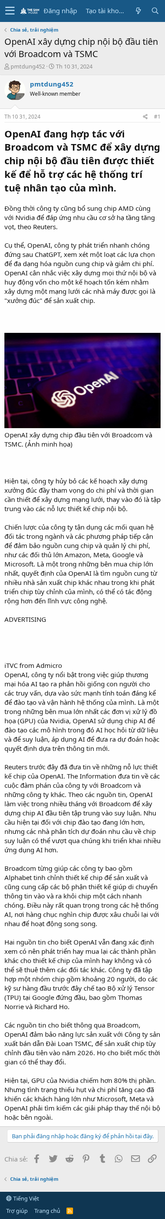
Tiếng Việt (25, 1198)
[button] (10, 11)
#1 (157, 116)
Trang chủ (47, 1211)
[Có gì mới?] (138, 11)
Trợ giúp (17, 1211)
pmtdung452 (28, 66)
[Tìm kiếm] (155, 11)
